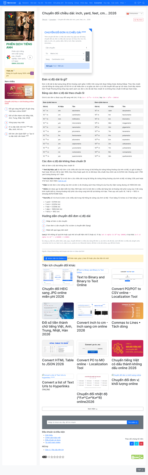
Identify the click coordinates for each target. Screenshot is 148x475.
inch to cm (62, 181)
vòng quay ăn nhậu (80, 462)
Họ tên (40, 3)
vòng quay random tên (70, 462)
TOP (139, 470)
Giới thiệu (49, 435)
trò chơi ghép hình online (48, 462)
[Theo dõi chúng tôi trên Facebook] (132, 444)
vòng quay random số (91, 462)
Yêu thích (139, 20)
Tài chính (48, 3)
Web (91, 3)
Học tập (107, 3)
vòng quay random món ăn (103, 462)
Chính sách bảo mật (53, 438)
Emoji (77, 3)
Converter (98, 3)
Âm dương (69, 3)
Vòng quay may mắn (16, 122)
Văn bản (33, 3)
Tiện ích (44, 19)
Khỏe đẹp (84, 3)
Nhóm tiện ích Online (55, 258)
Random (25, 3)
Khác (122, 3)
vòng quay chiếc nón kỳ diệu (117, 462)
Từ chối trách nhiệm (52, 442)
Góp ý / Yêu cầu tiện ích (54, 450)
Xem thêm (92, 409)
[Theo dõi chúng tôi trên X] (136, 444)
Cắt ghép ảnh (58, 3)
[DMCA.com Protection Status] (137, 457)
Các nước (115, 3)
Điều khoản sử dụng (53, 440)
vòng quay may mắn (59, 462)
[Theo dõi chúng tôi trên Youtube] (141, 444)
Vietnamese (133, 13)
